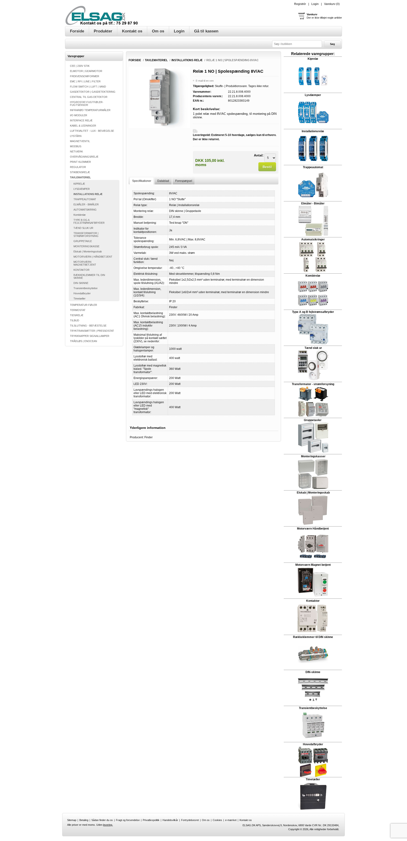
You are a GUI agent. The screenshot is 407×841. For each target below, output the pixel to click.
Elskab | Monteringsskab (87, 251)
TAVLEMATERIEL (80, 177)
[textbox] (297, 44)
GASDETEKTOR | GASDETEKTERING (92, 91)
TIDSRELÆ (76, 315)
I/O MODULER (78, 115)
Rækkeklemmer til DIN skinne (313, 637)
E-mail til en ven (205, 80)
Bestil (267, 167)
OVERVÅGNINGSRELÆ (84, 156)
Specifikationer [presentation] (141, 181)
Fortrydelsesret (190, 820)
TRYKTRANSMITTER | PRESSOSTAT (92, 330)
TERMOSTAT (77, 310)
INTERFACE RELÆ (81, 120)
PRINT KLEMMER (80, 161)
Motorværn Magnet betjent (313, 564)
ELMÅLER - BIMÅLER (86, 204)
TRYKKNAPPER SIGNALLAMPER (89, 336)
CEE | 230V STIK (80, 65)
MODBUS (75, 146)
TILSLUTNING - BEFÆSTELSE (88, 325)
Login (315, 4)
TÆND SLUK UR (83, 228)
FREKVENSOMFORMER (84, 76)
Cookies (217, 820)
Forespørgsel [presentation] (183, 181)
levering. (108, 824)
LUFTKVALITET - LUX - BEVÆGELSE (92, 130)
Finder (148, 437)
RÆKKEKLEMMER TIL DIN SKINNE (89, 276)
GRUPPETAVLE (82, 241)
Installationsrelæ (313, 131)
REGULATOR (78, 167)
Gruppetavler (313, 420)
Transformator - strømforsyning (313, 384)
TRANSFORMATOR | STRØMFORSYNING (85, 234)
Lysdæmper (313, 95)
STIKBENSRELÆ (80, 172)
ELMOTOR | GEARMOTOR (86, 71)
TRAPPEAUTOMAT (84, 199)
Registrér (300, 4)
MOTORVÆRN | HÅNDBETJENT (92, 256)
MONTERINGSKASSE (86, 246)
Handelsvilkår (170, 820)
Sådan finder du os (102, 820)
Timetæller (79, 298)
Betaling (83, 820)
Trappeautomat (313, 167)
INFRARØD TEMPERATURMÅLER (90, 110)
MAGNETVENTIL (80, 141)
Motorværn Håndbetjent (313, 528)
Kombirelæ (79, 214)
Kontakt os (246, 820)
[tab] (142, 180)
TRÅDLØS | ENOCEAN (83, 341)
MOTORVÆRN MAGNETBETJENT (84, 263)
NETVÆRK (76, 151)
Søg (332, 44)
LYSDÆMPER (81, 188)
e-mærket (230, 820)
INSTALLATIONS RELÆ (87, 194)
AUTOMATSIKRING (85, 209)
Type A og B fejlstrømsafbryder (313, 312)
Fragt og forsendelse (128, 820)
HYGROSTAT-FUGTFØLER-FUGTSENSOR (86, 103)
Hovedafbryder (82, 293)
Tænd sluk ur (313, 348)
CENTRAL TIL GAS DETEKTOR (88, 97)
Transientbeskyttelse (85, 288)
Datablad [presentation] (163, 181)
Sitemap (71, 820)
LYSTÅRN (75, 136)
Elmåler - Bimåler (313, 203)
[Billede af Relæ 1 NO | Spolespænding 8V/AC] (159, 127)
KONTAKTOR (81, 269)
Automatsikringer (313, 239)
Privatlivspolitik (151, 820)
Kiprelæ (313, 58)
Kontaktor (313, 600)
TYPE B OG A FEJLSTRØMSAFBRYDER (89, 221)
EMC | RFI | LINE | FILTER (85, 81)
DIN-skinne (312, 672)
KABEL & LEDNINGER (83, 125)
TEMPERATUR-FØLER (83, 304)
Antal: (259, 155)
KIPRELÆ (79, 183)
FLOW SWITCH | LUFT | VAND (88, 86)
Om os (206, 820)
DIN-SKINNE (80, 283)
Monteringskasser (313, 456)
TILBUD (74, 320)
